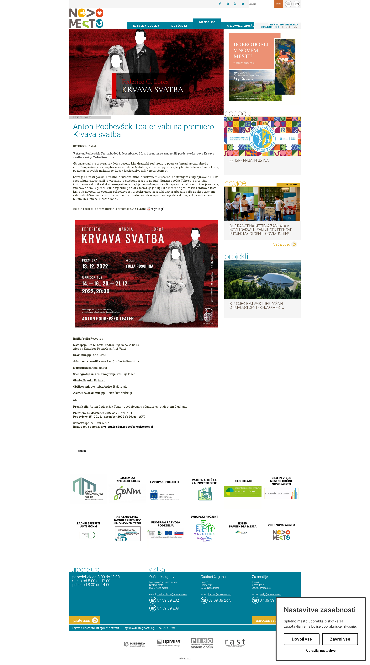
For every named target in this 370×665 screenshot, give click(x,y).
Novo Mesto (95, 18)
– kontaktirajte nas (279, 26)
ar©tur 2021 (185, 658)
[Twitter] (243, 4)
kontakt (288, 4)
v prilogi (157, 209)
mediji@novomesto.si (270, 594)
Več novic (281, 244)
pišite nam (81, 620)
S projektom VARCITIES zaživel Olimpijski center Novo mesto (257, 305)
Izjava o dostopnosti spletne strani (95, 628)
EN (297, 4)
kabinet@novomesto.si (219, 594)
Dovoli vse (302, 639)
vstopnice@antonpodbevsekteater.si (128, 426)
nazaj (83, 450)
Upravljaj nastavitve (321, 650)
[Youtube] (235, 4)
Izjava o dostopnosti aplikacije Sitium (149, 628)
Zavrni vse (340, 639)
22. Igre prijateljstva (249, 160)
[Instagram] (227, 4)
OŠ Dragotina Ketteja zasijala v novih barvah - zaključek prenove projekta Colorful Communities (261, 230)
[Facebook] (220, 4)
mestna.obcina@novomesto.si (172, 594)
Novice (87, 117)
